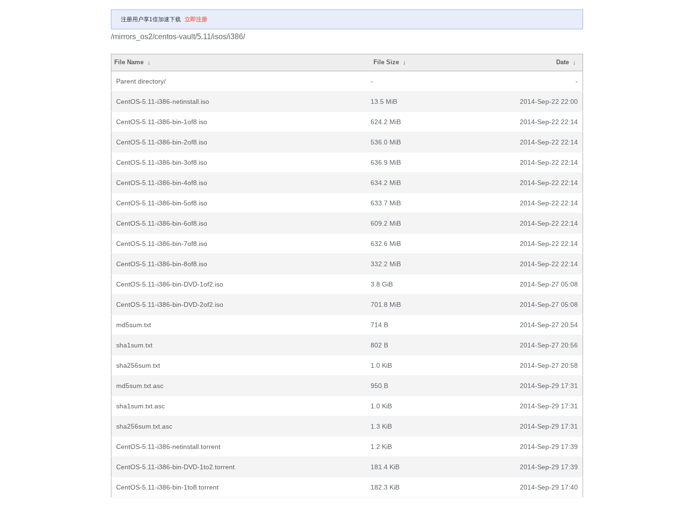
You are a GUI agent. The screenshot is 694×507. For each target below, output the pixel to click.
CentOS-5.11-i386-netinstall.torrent (168, 446)
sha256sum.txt (138, 365)
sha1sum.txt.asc (140, 406)
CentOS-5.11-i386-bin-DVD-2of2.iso (169, 304)
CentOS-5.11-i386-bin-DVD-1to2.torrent (175, 467)
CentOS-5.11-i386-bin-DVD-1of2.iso (169, 284)
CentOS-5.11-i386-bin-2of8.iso (161, 142)
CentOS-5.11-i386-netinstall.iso (162, 101)
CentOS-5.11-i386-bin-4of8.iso (161, 182)
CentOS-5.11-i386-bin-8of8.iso (161, 264)
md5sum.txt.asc (139, 385)
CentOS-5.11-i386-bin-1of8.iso (161, 122)
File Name (129, 62)
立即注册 (196, 19)
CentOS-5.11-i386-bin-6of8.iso (161, 223)
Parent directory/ (141, 81)
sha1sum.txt (134, 345)
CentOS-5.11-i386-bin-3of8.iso (161, 162)
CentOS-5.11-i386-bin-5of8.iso (161, 203)
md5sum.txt (133, 325)
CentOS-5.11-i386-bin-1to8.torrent (167, 487)
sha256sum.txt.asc (144, 426)
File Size (386, 62)
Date (562, 62)
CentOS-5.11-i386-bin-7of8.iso (161, 243)
